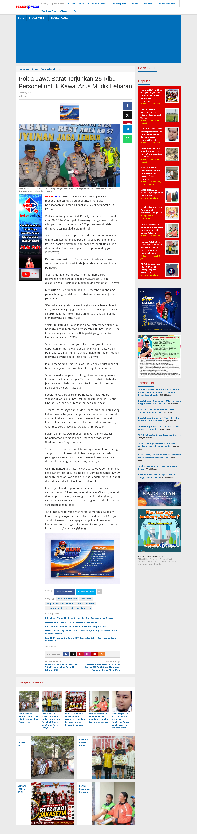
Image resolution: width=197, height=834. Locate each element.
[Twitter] (73, 654)
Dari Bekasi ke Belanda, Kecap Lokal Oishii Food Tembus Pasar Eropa (29, 717)
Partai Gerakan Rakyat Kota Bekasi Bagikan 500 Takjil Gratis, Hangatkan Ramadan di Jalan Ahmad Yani (102, 665)
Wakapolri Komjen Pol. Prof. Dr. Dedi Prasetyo (69, 608)
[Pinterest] (80, 654)
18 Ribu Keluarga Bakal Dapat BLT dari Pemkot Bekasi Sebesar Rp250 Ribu (156, 444)
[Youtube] (94, 654)
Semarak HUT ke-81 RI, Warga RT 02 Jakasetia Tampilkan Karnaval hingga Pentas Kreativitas (75, 719)
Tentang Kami (166, 559)
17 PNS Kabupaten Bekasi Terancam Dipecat (159, 434)
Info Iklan (152, 561)
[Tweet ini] (127, 115)
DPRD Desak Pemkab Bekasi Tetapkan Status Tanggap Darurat (156, 410)
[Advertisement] (98, 41)
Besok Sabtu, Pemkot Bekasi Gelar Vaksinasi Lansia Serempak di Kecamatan (159, 456)
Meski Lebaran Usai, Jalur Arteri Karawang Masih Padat (71, 622)
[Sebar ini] (127, 106)
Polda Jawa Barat (86, 603)
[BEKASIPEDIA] (27, 6)
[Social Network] (74, 10)
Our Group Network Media (149, 564)
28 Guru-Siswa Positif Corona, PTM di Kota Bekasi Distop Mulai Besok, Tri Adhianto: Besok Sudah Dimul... (158, 392)
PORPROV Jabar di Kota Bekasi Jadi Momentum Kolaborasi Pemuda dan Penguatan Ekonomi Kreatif (121, 720)
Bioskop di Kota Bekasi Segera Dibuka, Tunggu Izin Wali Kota (156, 476)
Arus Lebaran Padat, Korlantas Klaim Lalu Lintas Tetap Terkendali (77, 626)
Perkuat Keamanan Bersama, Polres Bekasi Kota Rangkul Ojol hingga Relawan (98, 717)
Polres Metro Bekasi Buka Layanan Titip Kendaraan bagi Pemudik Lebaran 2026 (61, 665)
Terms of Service (166, 561)
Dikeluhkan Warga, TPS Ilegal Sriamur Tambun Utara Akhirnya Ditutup (79, 618)
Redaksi (141, 561)
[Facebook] (66, 654)
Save (129, 123)
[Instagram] (87, 654)
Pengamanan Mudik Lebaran (60, 603)
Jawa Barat (86, 598)
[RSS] (101, 654)
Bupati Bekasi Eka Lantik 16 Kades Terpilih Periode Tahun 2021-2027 (158, 419)
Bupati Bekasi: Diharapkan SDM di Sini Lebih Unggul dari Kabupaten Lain (159, 402)
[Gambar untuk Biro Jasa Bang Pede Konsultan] (69, 112)
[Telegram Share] (127, 129)
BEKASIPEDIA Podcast (147, 559)
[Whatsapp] (127, 139)
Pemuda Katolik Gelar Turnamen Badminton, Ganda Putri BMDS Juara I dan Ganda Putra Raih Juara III (51, 720)
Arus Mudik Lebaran (67, 598)
